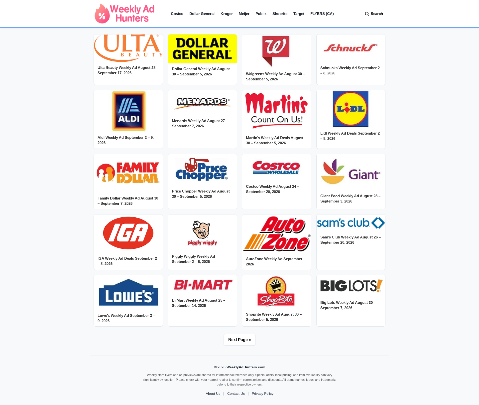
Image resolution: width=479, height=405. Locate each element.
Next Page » (239, 340)
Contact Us (236, 394)
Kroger (227, 13)
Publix (260, 13)
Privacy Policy (262, 394)
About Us (213, 394)
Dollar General (202, 13)
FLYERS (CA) (322, 13)
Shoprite (279, 13)
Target (298, 13)
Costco (177, 13)
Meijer (244, 13)
